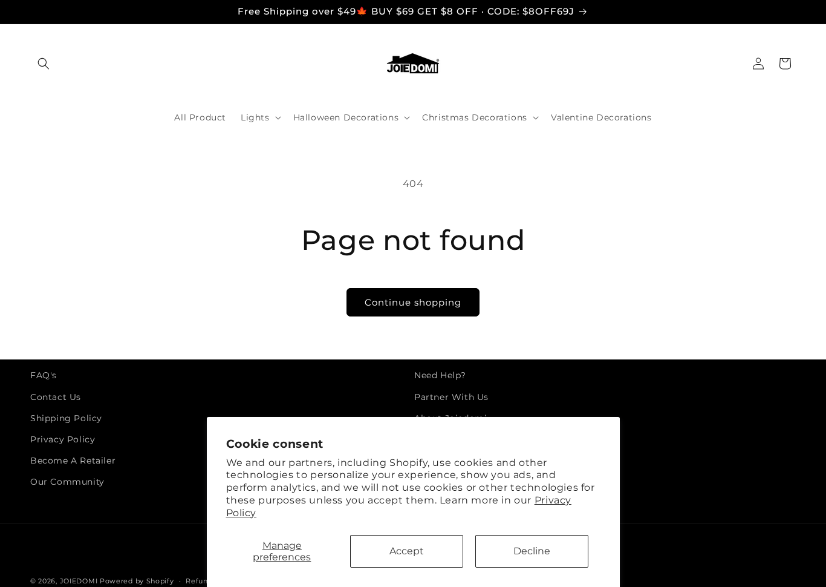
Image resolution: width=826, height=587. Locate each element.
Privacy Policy (62, 439)
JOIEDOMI (79, 581)
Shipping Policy (66, 418)
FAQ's (43, 375)
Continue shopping (413, 302)
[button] (43, 63)
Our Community (67, 481)
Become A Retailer (72, 460)
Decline (531, 551)
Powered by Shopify (137, 581)
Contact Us (55, 397)
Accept (406, 551)
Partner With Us (451, 397)
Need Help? (440, 375)
